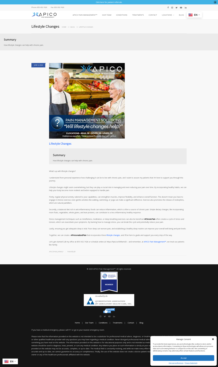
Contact (131, 323)
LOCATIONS (167, 15)
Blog (73, 27)
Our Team (89, 323)
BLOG (181, 15)
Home (64, 27)
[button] (213, 339)
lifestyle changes (113, 235)
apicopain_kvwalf (56, 252)
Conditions (103, 323)
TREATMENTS (138, 15)
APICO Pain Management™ (155, 242)
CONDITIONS (121, 15)
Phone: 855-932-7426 (39, 7)
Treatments (117, 323)
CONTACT (153, 15)
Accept (183, 358)
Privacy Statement (191, 363)
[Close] (215, 2)
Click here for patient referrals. (109, 2)
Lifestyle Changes (60, 144)
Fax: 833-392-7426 (57, 7)
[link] (100, 316)
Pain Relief (71, 252)
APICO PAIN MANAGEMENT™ (85, 15)
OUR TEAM (106, 15)
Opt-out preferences (176, 363)
